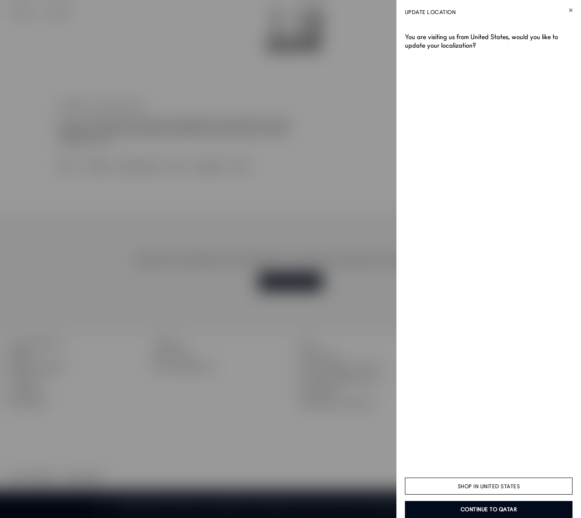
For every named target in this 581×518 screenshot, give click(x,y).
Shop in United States (489, 486)
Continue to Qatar (489, 509)
